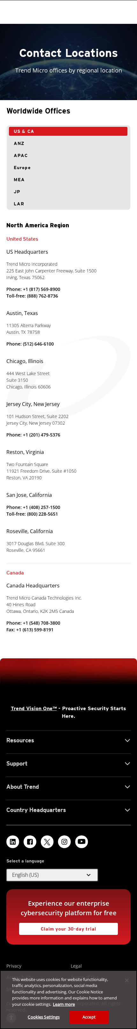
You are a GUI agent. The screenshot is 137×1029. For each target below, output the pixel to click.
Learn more (64, 1004)
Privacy (13, 966)
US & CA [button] (24, 131)
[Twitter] (47, 841)
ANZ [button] (19, 143)
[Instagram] (64, 841)
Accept (89, 1017)
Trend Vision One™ (34, 708)
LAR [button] (19, 203)
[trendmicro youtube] (81, 841)
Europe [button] (22, 167)
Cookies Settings (44, 1017)
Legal (76, 966)
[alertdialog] (68, 999)
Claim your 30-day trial (57, 927)
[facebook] (30, 841)
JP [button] (17, 191)
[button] (52, 875)
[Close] (127, 980)
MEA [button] (19, 179)
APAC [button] (21, 155)
